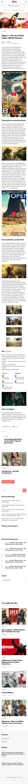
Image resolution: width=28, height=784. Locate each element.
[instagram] (15, 780)
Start (2, 10)
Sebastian (8, 42)
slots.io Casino (7, 188)
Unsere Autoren (5, 738)
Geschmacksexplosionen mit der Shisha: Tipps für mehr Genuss (13, 441)
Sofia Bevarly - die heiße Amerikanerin (10, 472)
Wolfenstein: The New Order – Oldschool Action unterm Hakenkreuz (12, 662)
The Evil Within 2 (8, 693)
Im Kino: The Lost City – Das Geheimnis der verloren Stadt (15, 543)
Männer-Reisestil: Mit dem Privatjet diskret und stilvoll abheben (13, 510)
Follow (14, 533)
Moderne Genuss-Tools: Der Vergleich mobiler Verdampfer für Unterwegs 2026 (12, 519)
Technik (8, 351)
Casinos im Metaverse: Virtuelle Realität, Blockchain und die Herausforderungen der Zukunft (14, 514)
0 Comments (14, 43)
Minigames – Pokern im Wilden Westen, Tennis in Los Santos (12, 722)
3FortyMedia (19, 777)
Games (4, 31)
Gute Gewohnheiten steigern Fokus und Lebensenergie (11, 501)
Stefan (4, 666)
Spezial (6, 436)
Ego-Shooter (6, 426)
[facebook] (13, 780)
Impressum (4, 741)
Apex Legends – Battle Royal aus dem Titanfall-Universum (13, 631)
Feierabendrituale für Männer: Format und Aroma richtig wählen (13, 505)
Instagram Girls (6, 468)
